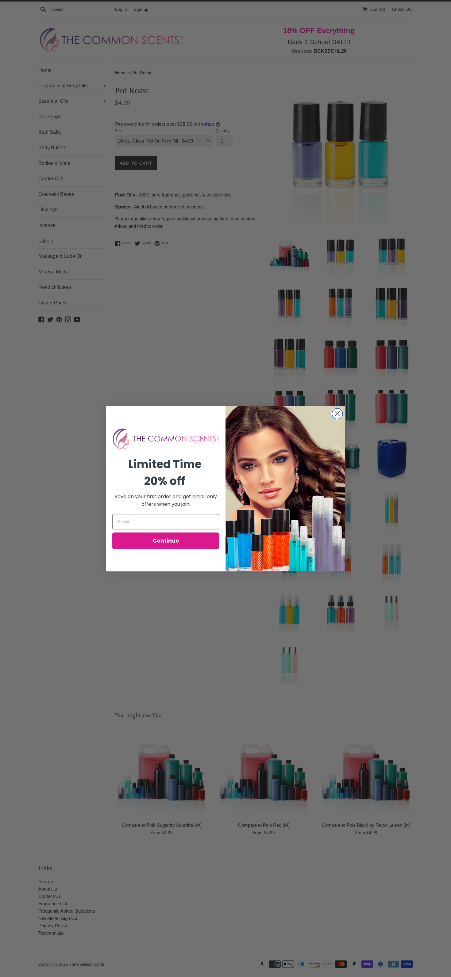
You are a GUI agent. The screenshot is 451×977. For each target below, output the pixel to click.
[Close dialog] (337, 413)
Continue (165, 540)
